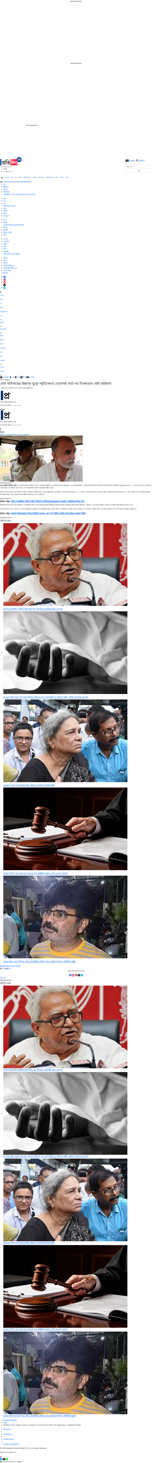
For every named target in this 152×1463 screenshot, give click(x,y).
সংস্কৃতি (15, 225)
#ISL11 (5, 187)
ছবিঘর (56, 177)
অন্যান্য (13, 206)
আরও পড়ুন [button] (3, 978)
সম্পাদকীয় (6, 251)
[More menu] (150, 177)
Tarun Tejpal (15, 966)
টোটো (28, 194)
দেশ (16, 177)
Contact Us (7, 1434)
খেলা (34, 177)
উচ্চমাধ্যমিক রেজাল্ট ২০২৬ (10, 268)
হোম (4, 184)
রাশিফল (62, 177)
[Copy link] (3, 409)
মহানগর (7, 177)
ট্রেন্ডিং (5, 244)
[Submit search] (138, 171)
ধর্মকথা (5, 213)
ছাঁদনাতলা (5, 273)
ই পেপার (5, 239)
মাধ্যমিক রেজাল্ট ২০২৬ (9, 265)
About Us (7, 1429)
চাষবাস (5, 235)
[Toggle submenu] (1, 319)
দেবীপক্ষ (5, 263)
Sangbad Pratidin (10, 1420)
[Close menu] (0, 292)
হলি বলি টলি (6, 225)
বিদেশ (20, 177)
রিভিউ (11, 225)
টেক (25, 194)
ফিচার (4, 260)
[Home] (11, 161)
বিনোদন (40, 177)
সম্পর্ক (13, 194)
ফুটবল (9, 206)
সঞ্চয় (67, 177)
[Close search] (126, 163)
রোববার (5, 258)
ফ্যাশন (17, 194)
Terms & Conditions (11, 1444)
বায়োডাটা (5, 230)
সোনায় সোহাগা (7, 270)
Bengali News (5, 966)
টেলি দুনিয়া (21, 225)
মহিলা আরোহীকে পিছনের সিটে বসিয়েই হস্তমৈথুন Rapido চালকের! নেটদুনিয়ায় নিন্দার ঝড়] (47, 501)
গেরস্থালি (32, 194)
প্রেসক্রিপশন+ (27, 177)
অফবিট (5, 211)
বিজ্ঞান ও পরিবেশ (7, 232)
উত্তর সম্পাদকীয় (15, 254)
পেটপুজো (21, 194)
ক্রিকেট (5, 206)
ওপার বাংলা (6, 216)
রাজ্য (12, 177)
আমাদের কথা (6, 254)
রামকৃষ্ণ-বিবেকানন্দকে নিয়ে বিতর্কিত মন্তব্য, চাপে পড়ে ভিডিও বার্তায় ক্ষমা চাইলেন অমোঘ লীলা (48, 513)
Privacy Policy (8, 1439)
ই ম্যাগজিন (6, 241)
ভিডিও (5, 249)
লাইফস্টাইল (49, 177)
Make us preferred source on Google (14, 434)
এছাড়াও (2, 371)
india (5, 1422)
